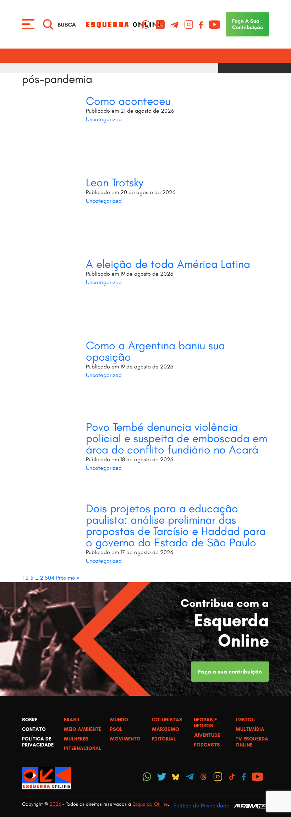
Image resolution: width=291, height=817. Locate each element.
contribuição (247, 24)
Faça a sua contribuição (230, 671)
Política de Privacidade (202, 805)
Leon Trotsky (114, 182)
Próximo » (67, 577)
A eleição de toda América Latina (168, 264)
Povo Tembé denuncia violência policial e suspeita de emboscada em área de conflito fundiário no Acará (176, 438)
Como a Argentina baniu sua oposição (155, 351)
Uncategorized (104, 119)
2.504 (47, 577)
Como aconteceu (128, 101)
